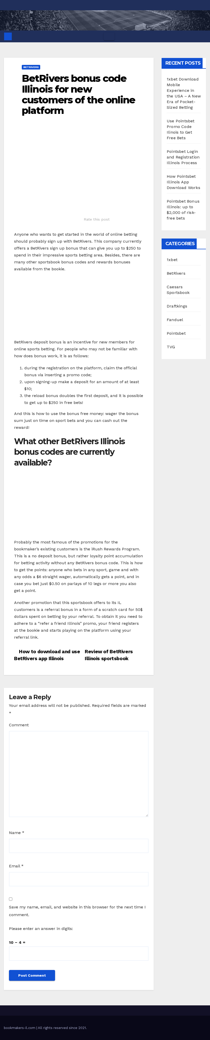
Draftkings (177, 306)
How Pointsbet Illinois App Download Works (183, 182)
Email (16, 866)
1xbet (172, 259)
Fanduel (175, 319)
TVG (171, 346)
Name (16, 832)
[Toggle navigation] (109, 36)
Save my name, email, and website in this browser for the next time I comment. (77, 911)
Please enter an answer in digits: (41, 928)
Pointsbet (176, 333)
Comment (19, 724)
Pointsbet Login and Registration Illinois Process (183, 157)
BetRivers (31, 67)
